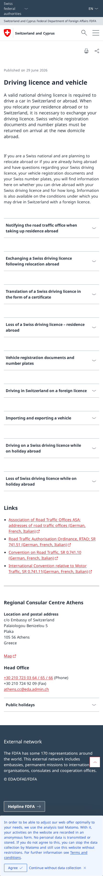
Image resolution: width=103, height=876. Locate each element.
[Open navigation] (96, 33)
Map (8, 655)
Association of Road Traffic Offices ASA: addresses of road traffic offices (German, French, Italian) (47, 525)
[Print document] (86, 51)
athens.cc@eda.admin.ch (26, 689)
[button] (95, 762)
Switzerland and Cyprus (35, 33)
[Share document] (97, 51)
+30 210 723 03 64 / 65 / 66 (28, 677)
